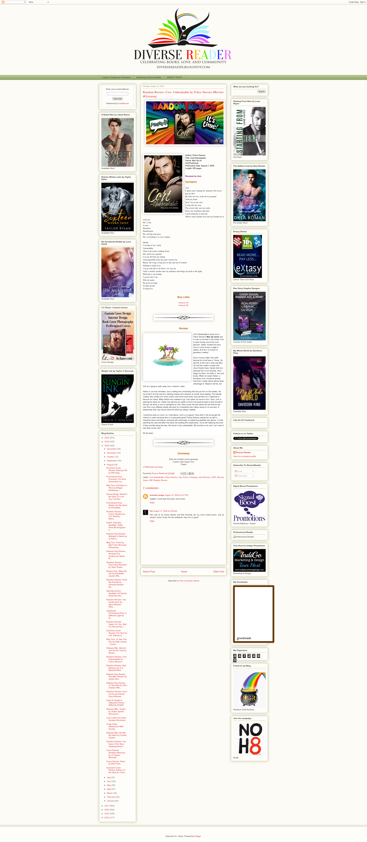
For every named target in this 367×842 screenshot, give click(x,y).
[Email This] (181, 473)
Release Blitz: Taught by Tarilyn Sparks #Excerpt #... (115, 711)
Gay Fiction (183, 477)
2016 (107, 809)
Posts (239, 471)
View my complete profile (244, 456)
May (109, 785)
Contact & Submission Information (116, 77)
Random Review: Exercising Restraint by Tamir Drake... (116, 564)
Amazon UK (183, 305)
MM (151, 480)
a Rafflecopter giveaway (153, 467)
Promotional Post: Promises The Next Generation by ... (116, 479)
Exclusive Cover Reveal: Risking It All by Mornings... (116, 470)
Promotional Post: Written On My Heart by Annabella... (116, 505)
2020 (107, 438)
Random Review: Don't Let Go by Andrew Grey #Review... (116, 694)
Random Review (160, 480)
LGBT (213, 477)
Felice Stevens (171, 477)
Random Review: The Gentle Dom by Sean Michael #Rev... (116, 603)
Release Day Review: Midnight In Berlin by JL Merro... (116, 536)
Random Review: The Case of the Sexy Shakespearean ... (116, 744)
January (111, 801)
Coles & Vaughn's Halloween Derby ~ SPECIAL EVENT (116, 702)
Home (184, 571)
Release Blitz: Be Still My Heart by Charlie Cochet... (116, 735)
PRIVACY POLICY (174, 77)
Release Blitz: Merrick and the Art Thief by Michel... (116, 650)
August (110, 464)
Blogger (198, 836)
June (109, 781)
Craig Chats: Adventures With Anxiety (114, 726)
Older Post (218, 571)
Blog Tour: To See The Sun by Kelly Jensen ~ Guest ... (116, 641)
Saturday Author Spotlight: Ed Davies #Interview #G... (116, 593)
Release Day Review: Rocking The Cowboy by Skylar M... (116, 555)
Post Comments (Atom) (189, 581)
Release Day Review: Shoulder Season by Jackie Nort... (116, 676)
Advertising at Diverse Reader (148, 77)
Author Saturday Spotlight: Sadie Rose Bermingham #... (115, 526)
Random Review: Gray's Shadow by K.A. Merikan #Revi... (115, 515)
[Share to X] (187, 473)
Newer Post (149, 571)
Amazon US (183, 303)
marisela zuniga (157, 495)
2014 (107, 817)
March (110, 793)
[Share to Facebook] (190, 473)
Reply (152, 503)
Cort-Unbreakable (157, 477)
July (109, 777)
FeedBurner (123, 103)
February (111, 797)
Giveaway (193, 477)
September (112, 460)
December (112, 449)
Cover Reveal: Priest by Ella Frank (115, 762)
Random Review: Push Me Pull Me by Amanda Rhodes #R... (116, 583)
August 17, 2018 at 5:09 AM (165, 511)
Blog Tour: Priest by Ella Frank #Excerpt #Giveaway (116, 544)
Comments (242, 476)
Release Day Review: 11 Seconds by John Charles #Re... (116, 685)
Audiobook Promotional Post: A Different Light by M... (116, 614)
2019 (107, 441)
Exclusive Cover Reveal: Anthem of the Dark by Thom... (116, 770)
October (111, 457)
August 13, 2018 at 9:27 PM (176, 495)
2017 (107, 806)
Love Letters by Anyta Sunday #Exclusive (116, 719)
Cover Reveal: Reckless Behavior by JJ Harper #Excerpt (115, 754)
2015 (107, 813)
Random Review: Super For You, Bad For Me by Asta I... (116, 624)
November (112, 453)
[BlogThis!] (184, 473)
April (109, 789)
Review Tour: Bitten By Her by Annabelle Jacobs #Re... (116, 573)
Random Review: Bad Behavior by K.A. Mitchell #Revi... (116, 667)
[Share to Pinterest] (192, 473)
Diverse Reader (243, 452)
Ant (151, 511)
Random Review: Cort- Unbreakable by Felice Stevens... (116, 659)
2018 (107, 445)
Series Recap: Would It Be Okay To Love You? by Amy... (116, 496)
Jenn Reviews (204, 477)
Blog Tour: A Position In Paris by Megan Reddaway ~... (116, 487)
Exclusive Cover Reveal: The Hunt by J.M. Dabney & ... (116, 633)
